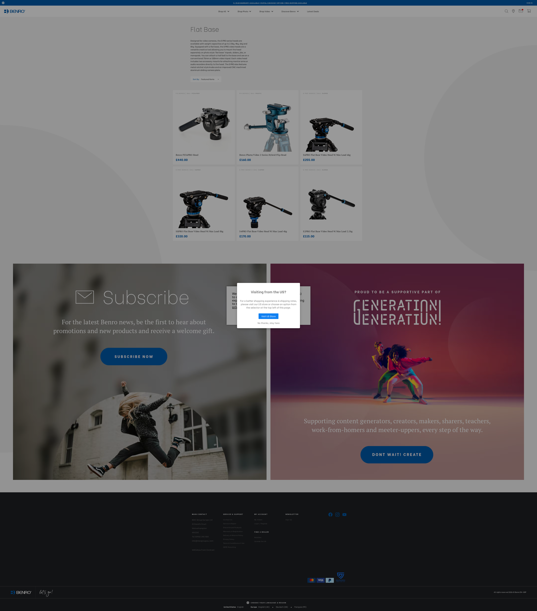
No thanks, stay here (269, 323)
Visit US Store (268, 316)
